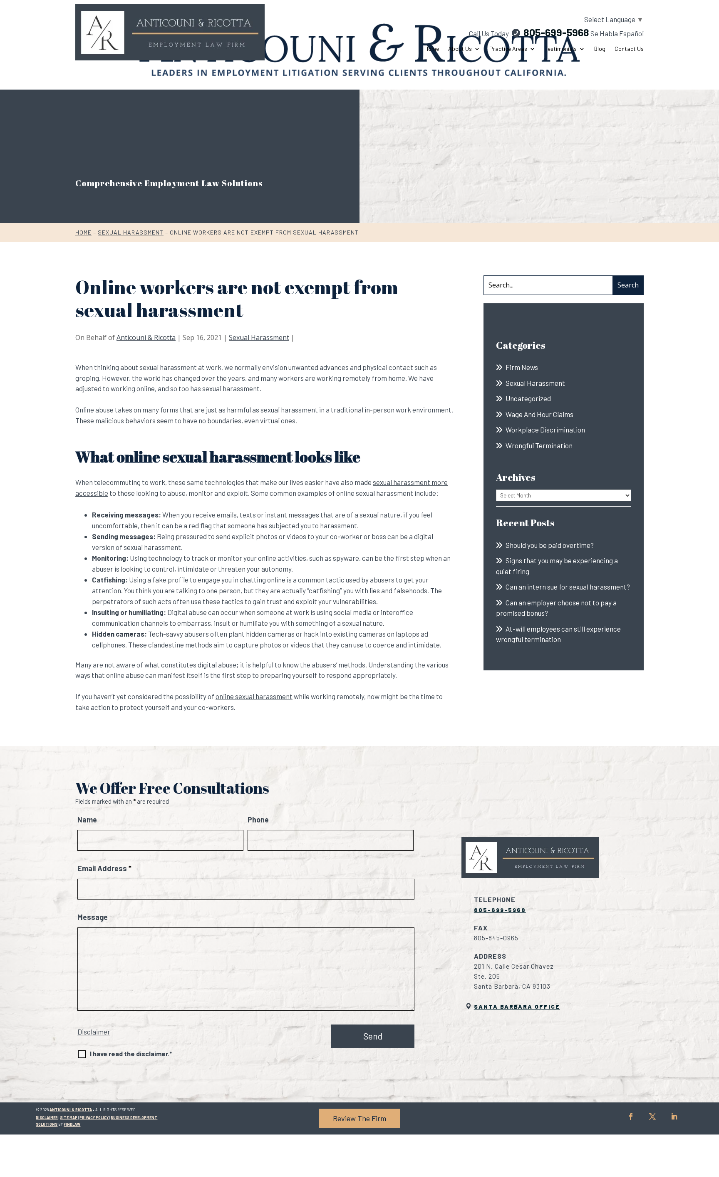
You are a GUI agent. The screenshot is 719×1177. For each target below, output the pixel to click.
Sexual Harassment (259, 337)
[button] (710, 1116)
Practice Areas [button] (508, 49)
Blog (599, 49)
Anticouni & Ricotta (146, 337)
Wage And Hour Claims (539, 414)
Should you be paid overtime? (550, 545)
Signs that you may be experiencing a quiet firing (557, 565)
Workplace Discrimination (545, 429)
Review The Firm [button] (359, 1118)
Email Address (104, 868)
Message (92, 917)
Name (87, 819)
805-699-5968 (556, 32)
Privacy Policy (94, 1117)
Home (431, 49)
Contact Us (629, 49)
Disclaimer (93, 1031)
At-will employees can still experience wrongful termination (558, 634)
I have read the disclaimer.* (131, 1053)
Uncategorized (528, 398)
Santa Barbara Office (517, 1006)
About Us (460, 49)
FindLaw (72, 1124)
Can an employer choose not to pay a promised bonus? (556, 607)
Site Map (68, 1117)
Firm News (522, 367)
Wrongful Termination (539, 445)
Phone (258, 819)
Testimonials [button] (561, 49)
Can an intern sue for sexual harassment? (568, 586)
